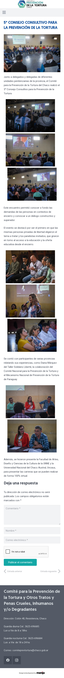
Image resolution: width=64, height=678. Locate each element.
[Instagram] (17, 660)
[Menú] (4, 12)
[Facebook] (8, 660)
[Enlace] (32, 4)
